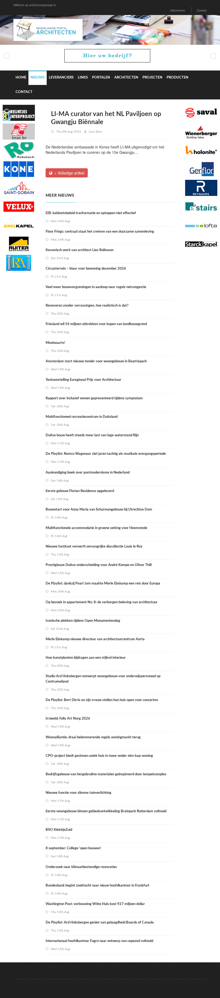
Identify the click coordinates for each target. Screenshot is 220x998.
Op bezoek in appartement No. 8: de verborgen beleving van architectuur (101, 602)
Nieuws (38, 77)
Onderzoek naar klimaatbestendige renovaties (81, 867)
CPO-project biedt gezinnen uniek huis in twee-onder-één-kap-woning (99, 756)
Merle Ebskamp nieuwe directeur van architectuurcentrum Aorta (95, 639)
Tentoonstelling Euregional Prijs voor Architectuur (83, 380)
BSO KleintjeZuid (59, 830)
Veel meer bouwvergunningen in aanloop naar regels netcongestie (96, 287)
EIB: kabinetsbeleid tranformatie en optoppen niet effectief (91, 213)
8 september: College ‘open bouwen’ (73, 848)
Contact (202, 10)
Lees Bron (95, 131)
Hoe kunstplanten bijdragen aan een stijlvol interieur (86, 658)
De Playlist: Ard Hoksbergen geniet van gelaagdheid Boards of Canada (100, 922)
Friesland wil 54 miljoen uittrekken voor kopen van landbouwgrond (96, 324)
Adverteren (177, 10)
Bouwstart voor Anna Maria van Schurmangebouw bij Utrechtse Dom (99, 509)
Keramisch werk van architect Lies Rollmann (79, 250)
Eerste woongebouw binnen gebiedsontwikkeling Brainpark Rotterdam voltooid (106, 811)
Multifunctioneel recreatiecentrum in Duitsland (82, 417)
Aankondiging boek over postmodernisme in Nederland (88, 472)
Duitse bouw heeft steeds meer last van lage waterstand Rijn (92, 435)
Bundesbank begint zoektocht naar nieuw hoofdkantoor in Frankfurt (97, 885)
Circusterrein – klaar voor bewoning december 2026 (86, 268)
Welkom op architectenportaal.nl (34, 5)
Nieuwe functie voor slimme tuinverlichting (78, 793)
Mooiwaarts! (55, 343)
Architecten (126, 77)
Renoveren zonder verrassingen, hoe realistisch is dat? (87, 305)
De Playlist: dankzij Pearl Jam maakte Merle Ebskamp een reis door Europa (103, 583)
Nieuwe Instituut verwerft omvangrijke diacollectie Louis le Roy (94, 546)
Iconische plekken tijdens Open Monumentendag (83, 621)
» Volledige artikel (68, 173)
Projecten (152, 77)
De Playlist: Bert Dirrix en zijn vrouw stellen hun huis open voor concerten (102, 700)
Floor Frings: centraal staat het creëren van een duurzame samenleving (100, 231)
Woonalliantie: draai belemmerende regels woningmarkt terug (93, 737)
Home (21, 77)
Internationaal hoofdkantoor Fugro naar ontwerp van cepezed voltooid (99, 941)
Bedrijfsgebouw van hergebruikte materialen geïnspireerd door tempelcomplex (106, 774)
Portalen (101, 77)
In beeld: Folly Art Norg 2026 (68, 718)
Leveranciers (61, 77)
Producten (177, 77)
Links (83, 77)
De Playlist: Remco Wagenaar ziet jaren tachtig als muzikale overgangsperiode (106, 454)
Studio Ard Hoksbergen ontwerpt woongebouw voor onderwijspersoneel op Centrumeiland (103, 679)
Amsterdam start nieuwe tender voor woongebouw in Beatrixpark (96, 361)
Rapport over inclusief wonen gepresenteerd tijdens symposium (94, 398)
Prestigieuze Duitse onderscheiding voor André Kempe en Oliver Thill (99, 565)
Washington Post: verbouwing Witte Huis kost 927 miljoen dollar (95, 904)
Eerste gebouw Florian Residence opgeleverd (80, 491)
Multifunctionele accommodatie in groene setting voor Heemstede (96, 528)
